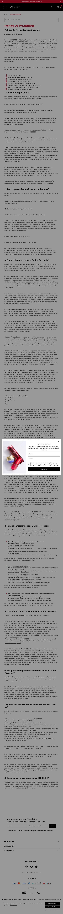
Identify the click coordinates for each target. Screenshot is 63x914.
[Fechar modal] (59, 442)
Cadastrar (44, 469)
